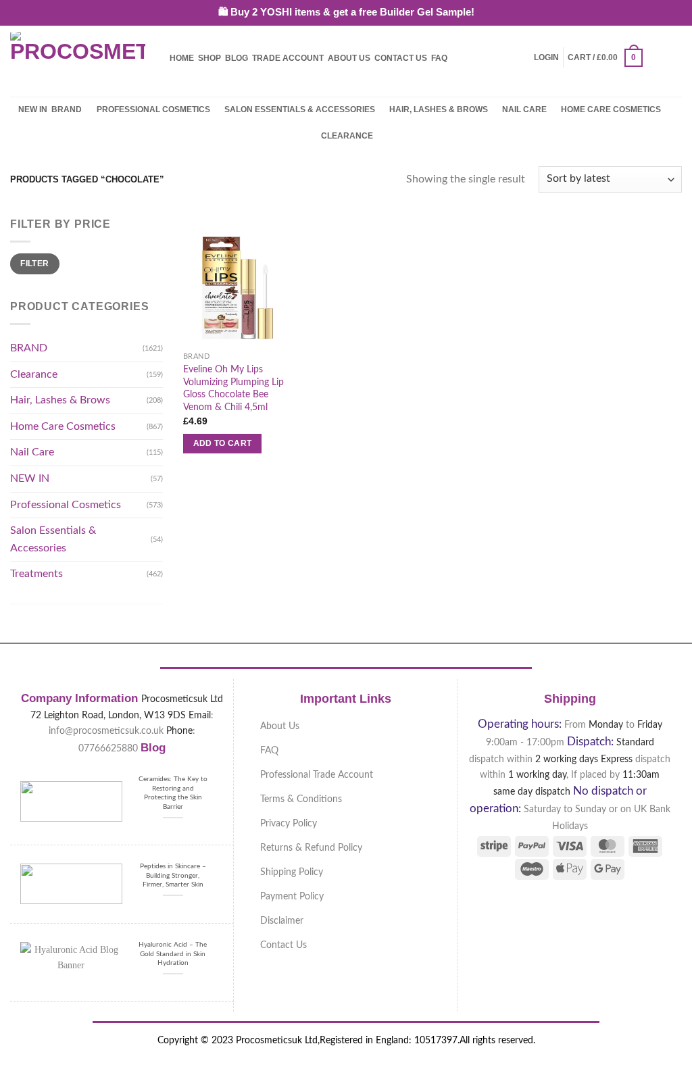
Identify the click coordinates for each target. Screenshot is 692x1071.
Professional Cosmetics (153, 109)
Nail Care (524, 109)
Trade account (288, 58)
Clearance (347, 136)
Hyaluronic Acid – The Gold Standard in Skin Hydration (173, 953)
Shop (209, 58)
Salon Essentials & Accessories (299, 109)
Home (182, 58)
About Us (349, 58)
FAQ (439, 58)
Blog (236, 58)
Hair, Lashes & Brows (438, 109)
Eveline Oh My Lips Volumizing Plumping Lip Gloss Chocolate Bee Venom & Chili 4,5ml (233, 388)
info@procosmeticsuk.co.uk (106, 731)
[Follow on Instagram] (673, 57)
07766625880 (108, 748)
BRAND (66, 109)
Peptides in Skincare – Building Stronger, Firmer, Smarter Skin (173, 875)
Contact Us (400, 58)
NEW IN (32, 109)
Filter (34, 263)
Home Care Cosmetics (611, 109)
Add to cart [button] (222, 443)
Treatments (36, 573)
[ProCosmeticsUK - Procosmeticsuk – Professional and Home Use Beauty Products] (77, 58)
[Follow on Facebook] (655, 57)
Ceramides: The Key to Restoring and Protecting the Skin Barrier (173, 793)
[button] (546, 57)
